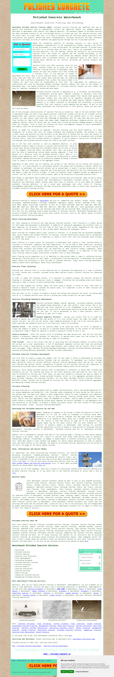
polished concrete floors (71, 487)
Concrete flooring (19, 200)
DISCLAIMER (98, 12)
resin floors (30, 251)
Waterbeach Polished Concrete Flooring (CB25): (32, 27)
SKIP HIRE (61, 589)
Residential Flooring (47, 626)
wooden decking (72, 593)
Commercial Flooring (92, 630)
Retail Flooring (83, 628)
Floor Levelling (78, 624)
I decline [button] (70, 671)
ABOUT (85, 12)
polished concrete (58, 541)
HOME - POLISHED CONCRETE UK (57, 654)
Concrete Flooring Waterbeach (56, 646)
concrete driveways (35, 589)
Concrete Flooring (21, 660)
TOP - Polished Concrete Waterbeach (26, 646)
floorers (47, 593)
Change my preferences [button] (82, 671)
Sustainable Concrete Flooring (24, 626)
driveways (63, 591)
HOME (75, 12)
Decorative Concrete (46, 630)
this (40, 465)
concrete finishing (45, 493)
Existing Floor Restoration (23, 632)
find (18, 524)
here (24, 461)
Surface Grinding (61, 624)
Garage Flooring (94, 624)
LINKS (80, 12)
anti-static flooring (45, 499)
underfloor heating (20, 593)
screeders (85, 591)
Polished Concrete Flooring (69, 630)
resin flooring (18, 253)
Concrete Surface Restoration (34, 628)
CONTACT (91, 12)
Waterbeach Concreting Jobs (84, 639)
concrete (72, 211)
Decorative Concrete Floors (62, 628)
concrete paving (29, 595)
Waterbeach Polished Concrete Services (35, 545)
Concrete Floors (40, 660)
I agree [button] (64, 671)
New (28, 660)
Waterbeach (44, 200)
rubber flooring (38, 591)
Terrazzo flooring (19, 390)
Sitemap (13, 660)
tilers (81, 589)
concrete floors (95, 491)
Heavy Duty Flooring (66, 626)
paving (96, 593)
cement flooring (81, 495)
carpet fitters (56, 595)
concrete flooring (67, 491)
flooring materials (40, 51)
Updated (33, 660)
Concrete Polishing (26, 624)
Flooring (48, 660)
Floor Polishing (44, 624)
